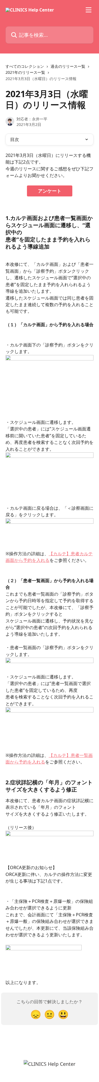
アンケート (49, 191)
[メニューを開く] (89, 10)
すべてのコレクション (25, 66)
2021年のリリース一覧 (25, 72)
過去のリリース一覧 (68, 66)
